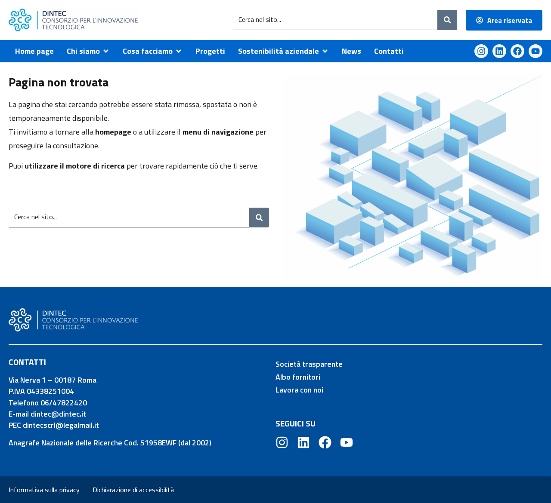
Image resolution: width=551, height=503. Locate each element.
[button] (88, 51)
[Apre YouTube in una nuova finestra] (346, 442)
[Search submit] (447, 20)
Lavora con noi (299, 390)
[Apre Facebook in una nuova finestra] (325, 442)
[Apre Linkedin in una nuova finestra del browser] (499, 51)
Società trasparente (309, 364)
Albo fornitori (298, 377)
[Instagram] (481, 51)
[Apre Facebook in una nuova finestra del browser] (517, 51)
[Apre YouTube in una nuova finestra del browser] (535, 51)
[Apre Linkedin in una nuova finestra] (303, 442)
